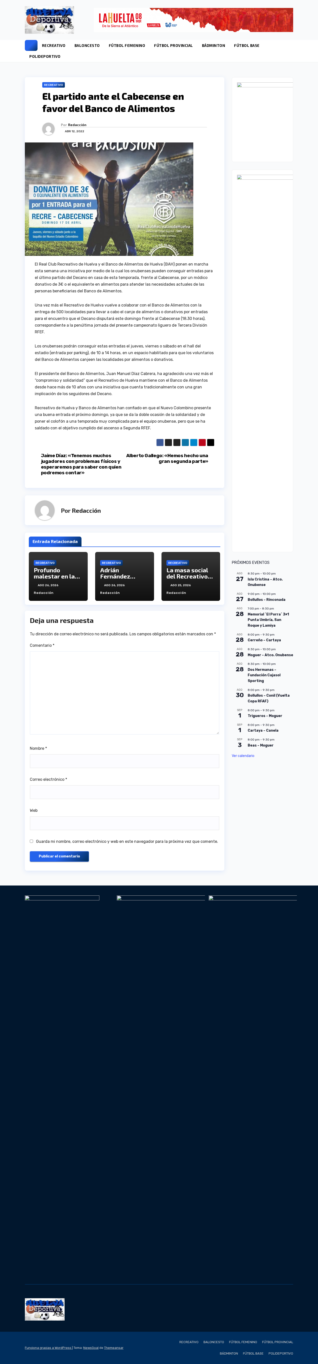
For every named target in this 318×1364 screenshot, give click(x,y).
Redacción (77, 125)
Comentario (42, 645)
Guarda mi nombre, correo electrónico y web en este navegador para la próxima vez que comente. (127, 841)
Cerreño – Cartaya (264, 640)
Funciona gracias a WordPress (48, 1348)
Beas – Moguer (261, 745)
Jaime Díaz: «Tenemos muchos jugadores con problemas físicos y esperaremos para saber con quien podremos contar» (81, 464)
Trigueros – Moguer (265, 716)
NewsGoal (91, 1348)
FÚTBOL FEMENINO (127, 45)
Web (34, 810)
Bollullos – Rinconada (266, 599)
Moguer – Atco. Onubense (270, 655)
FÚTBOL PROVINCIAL (173, 45)
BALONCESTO (87, 45)
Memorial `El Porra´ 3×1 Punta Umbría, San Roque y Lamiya (268, 619)
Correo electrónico (48, 779)
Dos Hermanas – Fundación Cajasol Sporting (264, 675)
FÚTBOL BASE (247, 45)
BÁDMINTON (213, 45)
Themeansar (113, 1348)
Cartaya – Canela (263, 730)
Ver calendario (243, 756)
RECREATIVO (54, 45)
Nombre (38, 748)
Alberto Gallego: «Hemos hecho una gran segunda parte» (167, 458)
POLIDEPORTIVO (45, 56)
